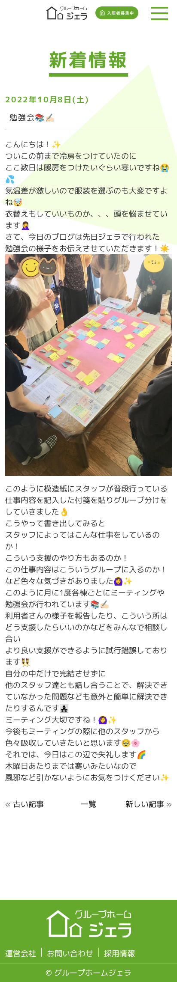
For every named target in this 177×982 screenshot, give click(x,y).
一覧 (88, 804)
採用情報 (119, 953)
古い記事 (28, 804)
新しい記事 (144, 804)
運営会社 (20, 953)
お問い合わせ (70, 953)
